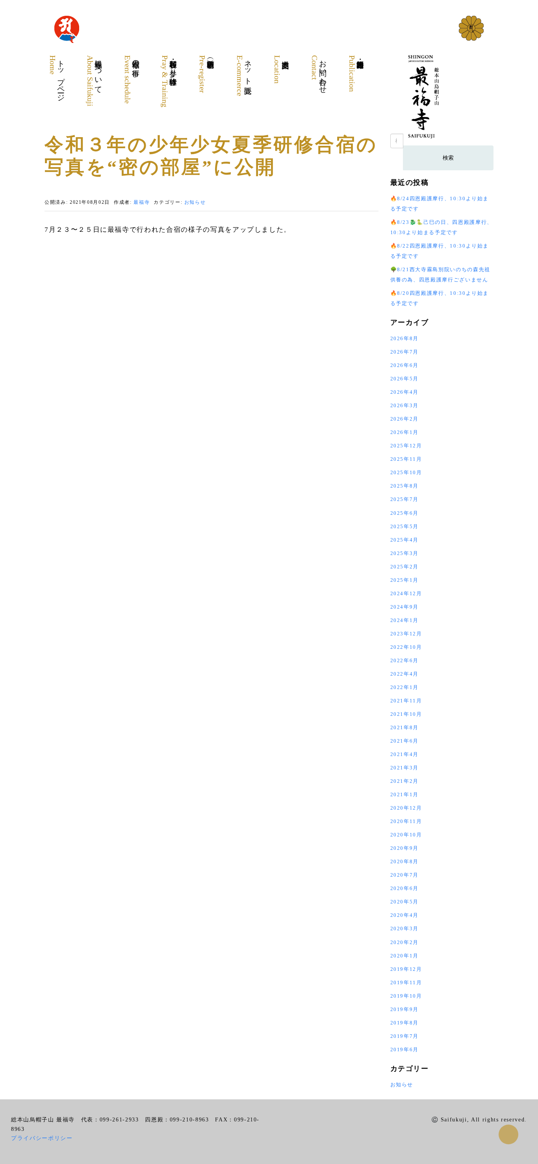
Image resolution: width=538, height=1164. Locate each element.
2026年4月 (404, 392)
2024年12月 (406, 593)
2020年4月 (404, 915)
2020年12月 (406, 808)
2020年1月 (404, 956)
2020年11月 (406, 821)
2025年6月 (404, 513)
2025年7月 (404, 499)
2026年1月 (404, 432)
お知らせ (195, 202)
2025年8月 (404, 486)
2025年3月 (404, 553)
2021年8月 (404, 727)
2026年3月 (404, 405)
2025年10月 (406, 472)
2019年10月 (406, 996)
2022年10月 (406, 647)
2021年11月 (406, 701)
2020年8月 (404, 861)
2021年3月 (404, 768)
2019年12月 (406, 969)
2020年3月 (404, 928)
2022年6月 (404, 660)
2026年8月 (404, 338)
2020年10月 (406, 835)
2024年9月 (404, 607)
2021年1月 (404, 794)
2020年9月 (404, 848)
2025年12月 (406, 446)
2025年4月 (404, 540)
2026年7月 (404, 352)
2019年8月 (404, 1023)
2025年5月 (404, 526)
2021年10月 (406, 714)
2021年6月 (404, 741)
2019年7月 (404, 1036)
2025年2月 (404, 567)
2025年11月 (406, 459)
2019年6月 (404, 1049)
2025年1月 (404, 580)
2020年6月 (404, 888)
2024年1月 (404, 620)
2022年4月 (404, 674)
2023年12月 (406, 634)
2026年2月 (404, 419)
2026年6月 (404, 365)
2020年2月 (404, 942)
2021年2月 (404, 781)
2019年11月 (406, 982)
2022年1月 (404, 687)
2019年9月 (404, 1009)
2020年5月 (404, 902)
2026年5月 (404, 379)
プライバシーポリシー (42, 1138)
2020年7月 (404, 875)
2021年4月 (404, 754)
